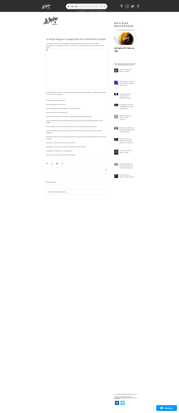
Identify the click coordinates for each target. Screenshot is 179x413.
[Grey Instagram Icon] (127, 6)
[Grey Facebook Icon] (138, 6)
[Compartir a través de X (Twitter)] (52, 163)
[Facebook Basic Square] (117, 403)
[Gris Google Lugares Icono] (121, 6)
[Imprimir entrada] (62, 163)
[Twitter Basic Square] (122, 403)
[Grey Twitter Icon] (132, 6)
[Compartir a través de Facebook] (47, 163)
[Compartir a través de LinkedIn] (57, 163)
